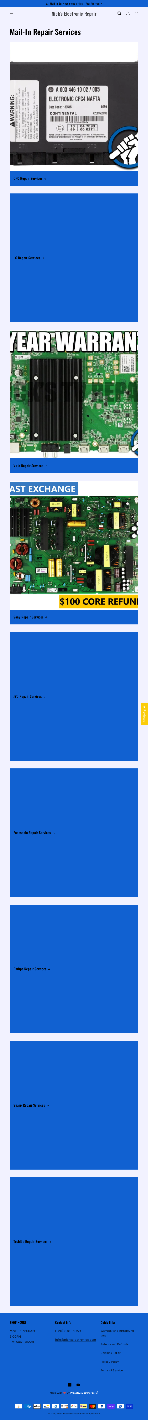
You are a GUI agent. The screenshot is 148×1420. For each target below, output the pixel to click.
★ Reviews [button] (144, 714)
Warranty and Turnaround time (117, 1333)
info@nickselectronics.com (75, 1339)
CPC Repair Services (27, 178)
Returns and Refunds (114, 1344)
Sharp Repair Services (29, 1105)
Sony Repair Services (28, 617)
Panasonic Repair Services (32, 832)
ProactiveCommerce (82, 1393)
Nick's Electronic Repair (68, 1413)
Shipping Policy (111, 1353)
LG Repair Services (26, 258)
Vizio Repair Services (28, 466)
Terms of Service (112, 1370)
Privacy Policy (110, 1361)
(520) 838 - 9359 (68, 1331)
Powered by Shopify (90, 1413)
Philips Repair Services (29, 969)
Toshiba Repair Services (30, 1241)
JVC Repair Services (27, 696)
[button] (11, 13)
